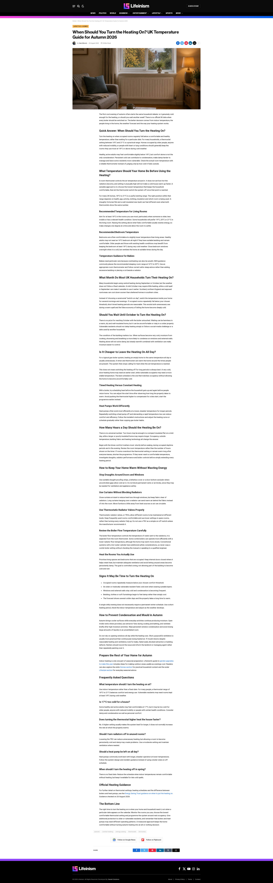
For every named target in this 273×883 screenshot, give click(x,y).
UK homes (142, 831)
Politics (102, 13)
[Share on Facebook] (178, 43)
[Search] (78, 6)
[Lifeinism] (136, 6)
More (178, 13)
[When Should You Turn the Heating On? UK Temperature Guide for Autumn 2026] (136, 78)
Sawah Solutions (113, 879)
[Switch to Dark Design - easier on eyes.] (82, 6)
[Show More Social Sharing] (198, 43)
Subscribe (193, 6)
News (93, 13)
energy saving (121, 831)
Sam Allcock (83, 43)
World (113, 13)
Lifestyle (156, 13)
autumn (97, 831)
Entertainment (140, 13)
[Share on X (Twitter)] (182, 43)
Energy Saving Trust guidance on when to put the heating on (149, 793)
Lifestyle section (106, 670)
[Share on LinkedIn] (190, 43)
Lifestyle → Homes (81, 26)
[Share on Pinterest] (186, 43)
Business (123, 13)
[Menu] (74, 6)
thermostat (132, 831)
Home (74, 21)
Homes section (126, 667)
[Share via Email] (194, 43)
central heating (107, 831)
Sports (169, 13)
